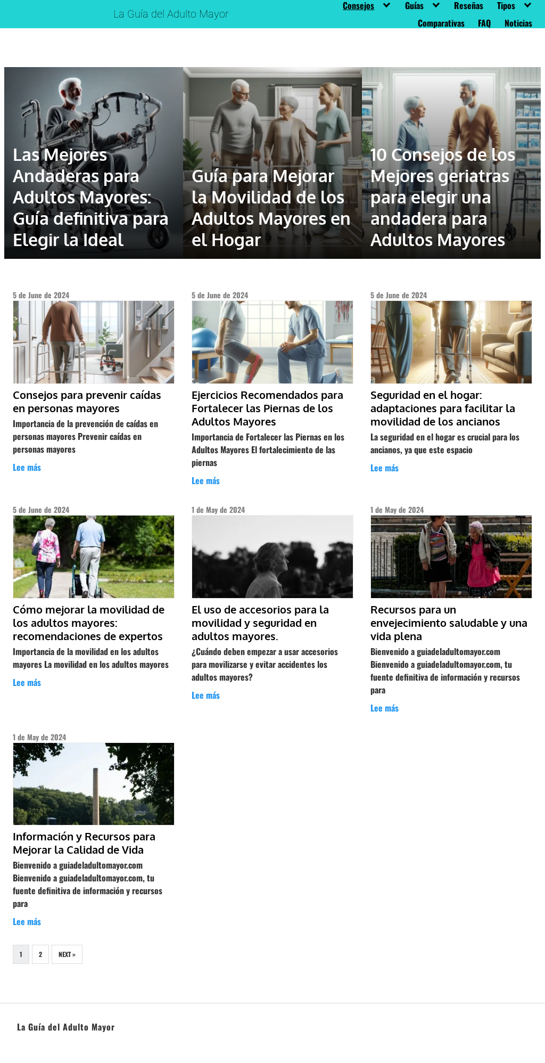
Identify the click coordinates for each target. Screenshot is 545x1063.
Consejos (358, 5)
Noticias (518, 23)
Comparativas (441, 23)
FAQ (484, 23)
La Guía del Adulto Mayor (171, 14)
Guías (414, 5)
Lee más (27, 467)
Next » (67, 954)
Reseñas (468, 5)
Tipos (506, 5)
